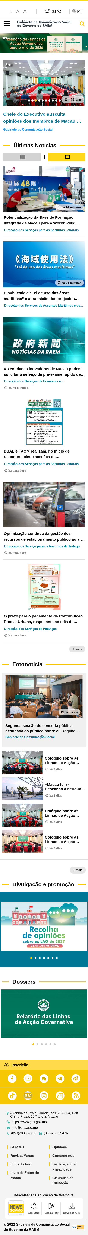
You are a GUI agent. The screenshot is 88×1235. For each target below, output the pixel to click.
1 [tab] (31, 958)
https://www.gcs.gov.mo (29, 1122)
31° (56, 11)
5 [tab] (48, 958)
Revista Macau (22, 1156)
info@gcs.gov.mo (25, 1127)
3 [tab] (40, 958)
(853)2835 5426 (56, 1133)
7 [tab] (57, 958)
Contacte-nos (63, 1156)
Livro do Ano (20, 1164)
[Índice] (6, 23)
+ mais (77, 649)
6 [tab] (52, 958)
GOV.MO (17, 1147)
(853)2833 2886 (23, 1133)
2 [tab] (35, 958)
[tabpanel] (44, 926)
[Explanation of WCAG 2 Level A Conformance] (78, 1227)
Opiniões (59, 1147)
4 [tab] (44, 958)
